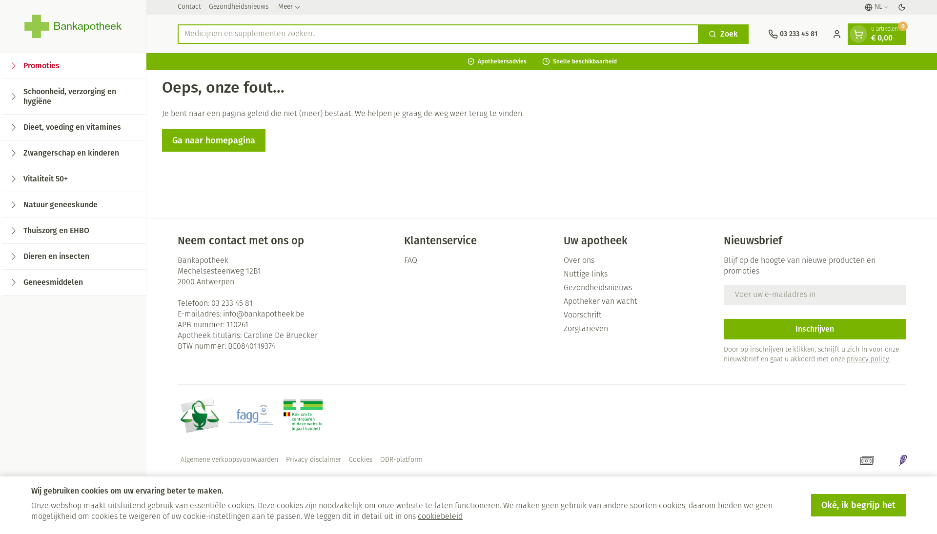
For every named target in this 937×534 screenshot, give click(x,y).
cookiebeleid (440, 517)
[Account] (837, 34)
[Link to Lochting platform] (903, 460)
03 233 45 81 (232, 304)
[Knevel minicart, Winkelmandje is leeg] (858, 34)
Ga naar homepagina (213, 140)
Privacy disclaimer (313, 460)
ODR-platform (401, 460)
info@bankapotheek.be (264, 314)
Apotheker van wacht (600, 302)
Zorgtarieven (586, 329)
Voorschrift (583, 315)
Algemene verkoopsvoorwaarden (229, 460)
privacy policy (868, 359)
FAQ (410, 261)
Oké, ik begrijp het (858, 505)
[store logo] (73, 26)
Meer (285, 7)
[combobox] (438, 34)
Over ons (579, 261)
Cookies (360, 460)
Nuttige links (586, 274)
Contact (189, 7)
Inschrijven (814, 329)
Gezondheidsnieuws (238, 7)
